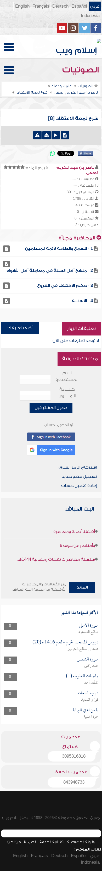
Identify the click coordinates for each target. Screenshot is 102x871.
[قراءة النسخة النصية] (65, 135)
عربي (95, 6)
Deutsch (60, 6)
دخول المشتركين (51, 407)
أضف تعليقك (20, 328)
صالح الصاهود (88, 632)
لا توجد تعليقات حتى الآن (76, 340)
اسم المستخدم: (67, 376)
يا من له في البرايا (85, 710)
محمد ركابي (91, 666)
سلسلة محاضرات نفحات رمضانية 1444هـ (56, 559)
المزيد (82, 587)
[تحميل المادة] (46, 135)
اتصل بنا (30, 842)
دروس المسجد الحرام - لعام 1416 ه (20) (65, 642)
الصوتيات (81, 70)
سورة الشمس (87, 659)
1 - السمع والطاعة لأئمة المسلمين (59, 248)
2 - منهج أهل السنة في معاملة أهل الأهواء (50, 270)
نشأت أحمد (91, 683)
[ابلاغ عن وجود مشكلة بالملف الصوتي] (37, 135)
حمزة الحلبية (91, 717)
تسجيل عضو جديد (79, 476)
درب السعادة (87, 693)
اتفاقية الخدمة (51, 842)
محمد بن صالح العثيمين (82, 649)
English (22, 6)
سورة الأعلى (88, 626)
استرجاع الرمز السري (78, 467)
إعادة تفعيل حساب (79, 485)
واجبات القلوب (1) (82, 676)
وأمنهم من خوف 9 (77, 545)
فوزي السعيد (89, 700)
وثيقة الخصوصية (81, 842)
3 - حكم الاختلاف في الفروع (65, 285)
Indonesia (90, 15)
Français (40, 6)
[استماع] (56, 135)
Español (79, 6)
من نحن (14, 842)
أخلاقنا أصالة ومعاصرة (74, 531)
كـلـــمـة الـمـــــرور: (67, 392)
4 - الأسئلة (82, 300)
